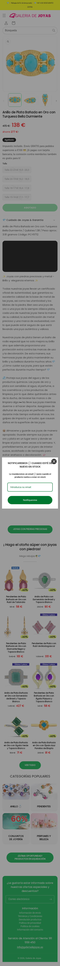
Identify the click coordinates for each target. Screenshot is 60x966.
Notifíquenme (30, 500)
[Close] (54, 461)
